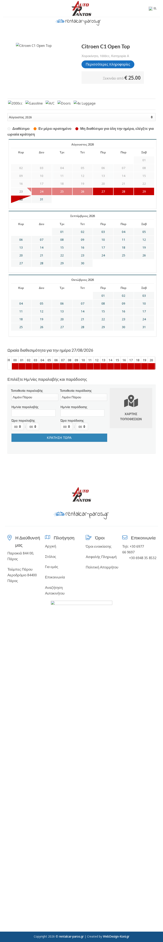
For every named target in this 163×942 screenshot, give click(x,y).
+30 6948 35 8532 (142, 557)
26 (144, 255)
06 (21, 240)
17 (103, 247)
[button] (6, 8)
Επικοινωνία (55, 577)
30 (21, 199)
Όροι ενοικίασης (98, 546)
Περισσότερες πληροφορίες (108, 64)
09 (82, 240)
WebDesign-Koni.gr (116, 936)
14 (41, 247)
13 (21, 247)
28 (123, 191)
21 (41, 255)
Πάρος (12, 580)
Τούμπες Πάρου (19, 569)
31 (41, 199)
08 (62, 240)
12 (144, 240)
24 (103, 255)
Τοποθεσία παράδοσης (76, 390)
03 (103, 232)
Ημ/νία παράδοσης (73, 407)
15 (62, 247)
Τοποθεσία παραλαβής (27, 390)
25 (123, 255)
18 (123, 247)
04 (123, 232)
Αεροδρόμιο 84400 (22, 574)
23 (82, 255)
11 (123, 240)
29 (144, 191)
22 (62, 255)
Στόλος (50, 556)
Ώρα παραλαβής (23, 420)
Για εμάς (51, 566)
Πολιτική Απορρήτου (102, 567)
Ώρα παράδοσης (72, 420)
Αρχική (50, 546)
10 (103, 240)
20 (21, 255)
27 (103, 191)
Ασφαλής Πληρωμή (101, 556)
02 (82, 232)
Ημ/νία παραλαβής (24, 407)
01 (62, 232)
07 (41, 240)
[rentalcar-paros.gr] (81, 8)
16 (82, 247)
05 (144, 232)
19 (144, 247)
